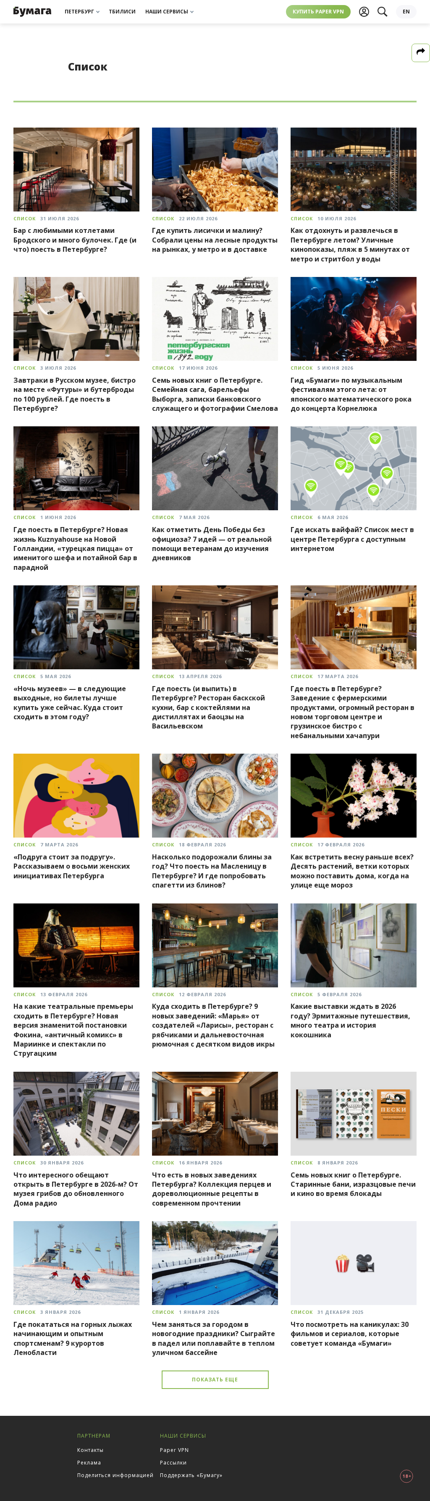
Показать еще (215, 1379)
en (406, 11)
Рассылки (173, 1462)
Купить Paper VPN (318, 11)
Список (24, 218)
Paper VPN (174, 1450)
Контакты (90, 1450)
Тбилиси (122, 11)
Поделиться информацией (115, 1475)
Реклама (89, 1462)
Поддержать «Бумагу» (191, 1475)
